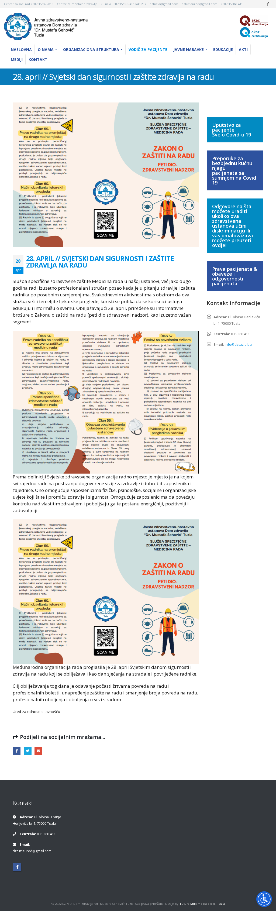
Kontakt (38, 59)
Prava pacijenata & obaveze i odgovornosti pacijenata (234, 276)
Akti (243, 49)
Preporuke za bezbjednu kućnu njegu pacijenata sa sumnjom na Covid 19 (234, 170)
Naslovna (21, 49)
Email (38, 751)
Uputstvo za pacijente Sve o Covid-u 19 (231, 130)
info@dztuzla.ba (238, 344)
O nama (46, 49)
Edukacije (223, 49)
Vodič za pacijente (148, 49)
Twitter (28, 751)
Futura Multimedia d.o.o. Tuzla (202, 903)
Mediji (17, 59)
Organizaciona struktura (91, 49)
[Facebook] (268, 4)
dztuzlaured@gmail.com (32, 850)
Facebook (16, 751)
